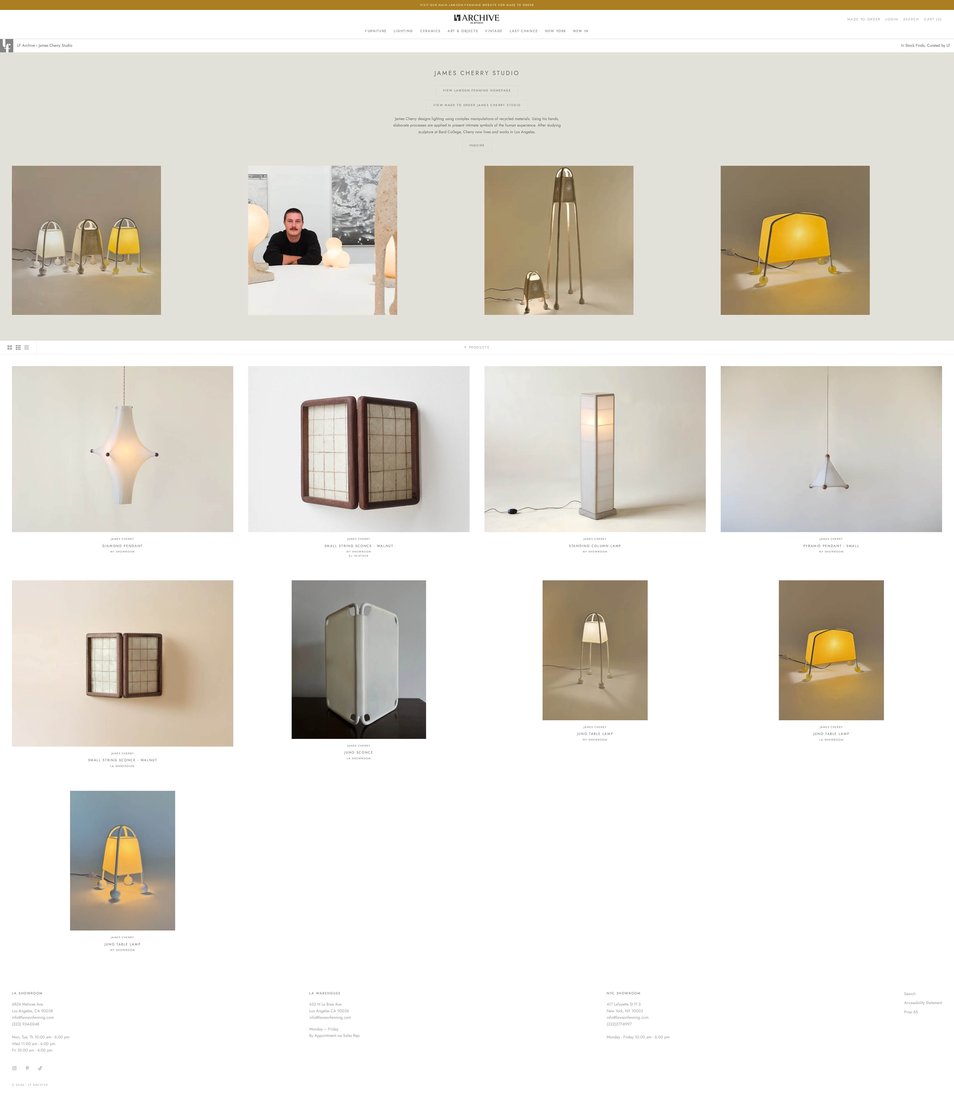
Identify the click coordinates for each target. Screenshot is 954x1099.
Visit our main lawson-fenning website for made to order (477, 5)
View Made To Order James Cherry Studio (476, 105)
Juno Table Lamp (595, 733)
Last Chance (524, 31)
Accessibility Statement (923, 1003)
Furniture (376, 31)
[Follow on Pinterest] (27, 1068)
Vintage (494, 31)
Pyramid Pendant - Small (831, 546)
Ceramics (430, 31)
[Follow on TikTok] (40, 1068)
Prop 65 (911, 1012)
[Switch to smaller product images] (18, 347)
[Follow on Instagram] (14, 1068)
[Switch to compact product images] (26, 347)
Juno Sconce (358, 752)
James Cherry (122, 539)
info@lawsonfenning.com (33, 1017)
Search (909, 994)
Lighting (403, 31)
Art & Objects (463, 31)
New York (555, 31)
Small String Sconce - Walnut (359, 546)
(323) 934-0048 (25, 1024)
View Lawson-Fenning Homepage (477, 90)
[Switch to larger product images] (9, 347)
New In (581, 31)
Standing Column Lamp (595, 546)
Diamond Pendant (122, 546)
